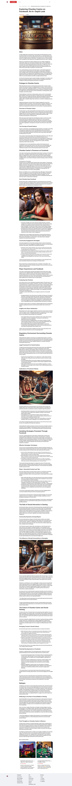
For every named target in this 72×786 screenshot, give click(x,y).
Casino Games (24, 6)
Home (20, 6)
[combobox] (33, 2)
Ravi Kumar (22, 14)
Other (29, 6)
